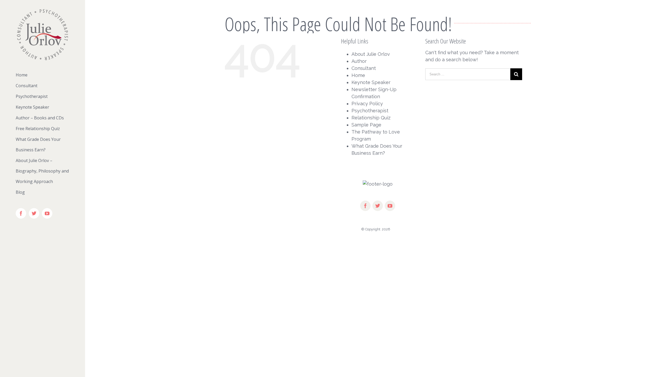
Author (359, 61)
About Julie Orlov (370, 54)
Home (358, 75)
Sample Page (366, 124)
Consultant (363, 68)
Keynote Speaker (370, 82)
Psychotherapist (369, 110)
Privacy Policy (367, 103)
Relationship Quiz (370, 117)
